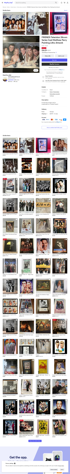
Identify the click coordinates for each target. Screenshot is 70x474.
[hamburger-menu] (2, 2)
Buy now (54, 60)
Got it (62, 469)
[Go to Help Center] (47, 90)
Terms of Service (59, 73)
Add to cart (61, 56)
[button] (61, 2)
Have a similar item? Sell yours (54, 127)
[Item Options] (37, 38)
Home (8, 7)
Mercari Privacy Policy (50, 73)
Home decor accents (21, 7)
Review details (54, 469)
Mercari (4, 7)
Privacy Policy (61, 465)
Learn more (50, 78)
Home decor (13, 7)
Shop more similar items (35, 441)
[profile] (67, 2)
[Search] (56, 2)
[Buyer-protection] (56, 52)
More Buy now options (54, 67)
